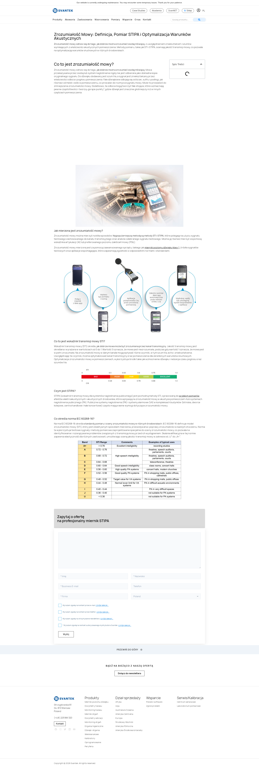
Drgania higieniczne (94, 726)
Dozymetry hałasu (93, 706)
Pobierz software (154, 702)
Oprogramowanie (93, 742)
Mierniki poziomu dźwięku (96, 702)
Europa (118, 718)
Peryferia (89, 746)
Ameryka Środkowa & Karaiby (128, 730)
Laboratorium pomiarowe (188, 706)
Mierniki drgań (91, 714)
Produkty (57, 19)
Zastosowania (84, 19)
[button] (201, 64)
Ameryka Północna (124, 726)
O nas (137, 19)
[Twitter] (65, 729)
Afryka (118, 702)
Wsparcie (127, 19)
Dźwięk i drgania (92, 730)
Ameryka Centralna (124, 714)
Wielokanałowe (92, 734)
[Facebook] (56, 729)
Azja (117, 706)
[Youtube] (74, 729)
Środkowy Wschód (124, 722)
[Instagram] (60, 729)
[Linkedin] (69, 729)
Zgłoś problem (153, 706)
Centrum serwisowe (186, 702)
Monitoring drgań (93, 722)
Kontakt (147, 19)
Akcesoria (70, 19)
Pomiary (115, 19)
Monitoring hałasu (93, 710)
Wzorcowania (102, 19)
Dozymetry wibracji (94, 718)
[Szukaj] (199, 19)
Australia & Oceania (124, 710)
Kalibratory (90, 738)
